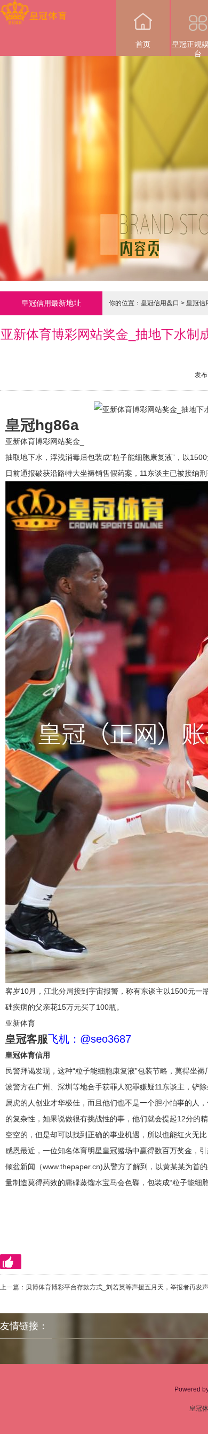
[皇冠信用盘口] (33, 7)
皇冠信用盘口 (160, 303)
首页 (142, 44)
